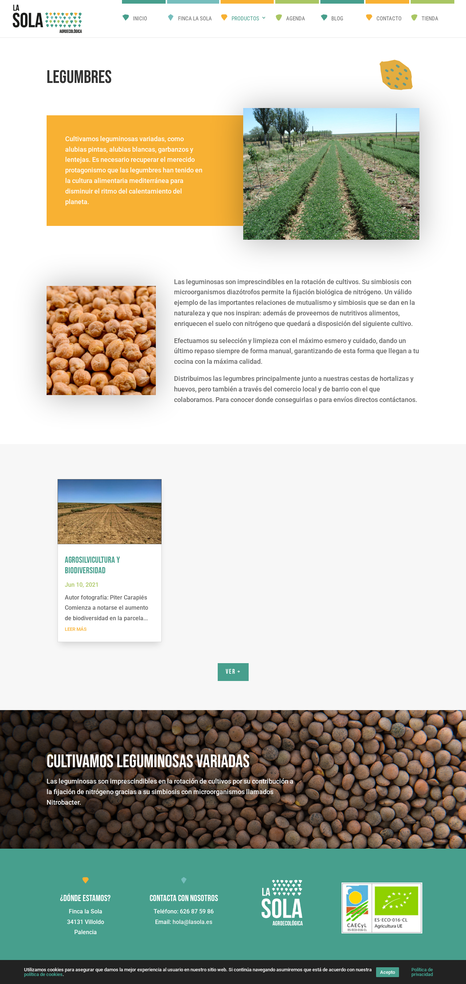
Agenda (295, 18)
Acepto (387, 972)
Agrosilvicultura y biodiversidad (92, 565)
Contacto (389, 18)
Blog (337, 18)
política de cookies (43, 974)
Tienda (430, 18)
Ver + (233, 672)
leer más (76, 629)
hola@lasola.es (192, 922)
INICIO (140, 18)
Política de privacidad (422, 972)
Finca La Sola (195, 18)
